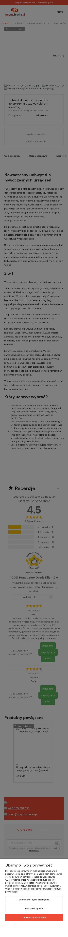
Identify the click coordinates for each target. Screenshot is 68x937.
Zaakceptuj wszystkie (34, 917)
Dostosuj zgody (34, 908)
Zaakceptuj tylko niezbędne (34, 899)
